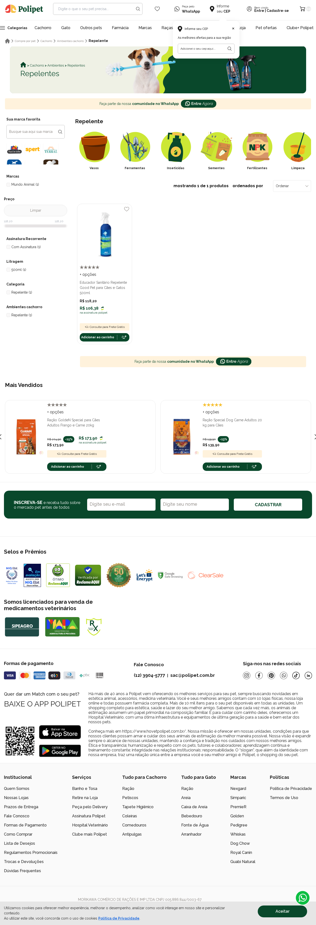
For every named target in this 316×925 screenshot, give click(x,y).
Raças (167, 27)
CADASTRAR (268, 504)
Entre (259, 11)
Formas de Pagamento (25, 825)
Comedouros (134, 825)
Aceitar (283, 911)
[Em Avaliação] (32, 575)
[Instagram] (246, 675)
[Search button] (138, 8)
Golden (237, 816)
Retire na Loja (85, 797)
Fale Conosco (16, 816)
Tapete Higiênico (138, 806)
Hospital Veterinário (90, 825)
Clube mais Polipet (89, 834)
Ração (128, 788)
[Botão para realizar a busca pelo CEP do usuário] (230, 49)
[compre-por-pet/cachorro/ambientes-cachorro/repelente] (158, 69)
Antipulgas (132, 834)
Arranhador (191, 834)
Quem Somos (16, 788)
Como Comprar (18, 834)
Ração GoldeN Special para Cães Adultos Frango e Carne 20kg (73, 422)
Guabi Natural (242, 861)
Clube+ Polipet (300, 27)
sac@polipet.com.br (192, 675)
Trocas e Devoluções (24, 861)
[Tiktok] (296, 675)
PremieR (238, 806)
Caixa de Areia (194, 806)
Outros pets (91, 27)
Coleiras (129, 816)
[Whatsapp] (283, 675)
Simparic (238, 797)
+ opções (88, 274)
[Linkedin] (308, 675)
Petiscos (130, 797)
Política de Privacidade (118, 918)
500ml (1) (18, 270)
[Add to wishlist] (126, 209)
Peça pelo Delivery (90, 806)
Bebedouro (191, 816)
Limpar (35, 210)
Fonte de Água (195, 825)
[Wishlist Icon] (157, 9)
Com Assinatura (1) (26, 247)
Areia (186, 797)
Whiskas (238, 834)
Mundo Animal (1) (25, 184)
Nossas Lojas (16, 797)
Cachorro (43, 27)
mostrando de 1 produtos (218, 185)
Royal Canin (241, 852)
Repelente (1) (21, 292)
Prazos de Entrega (21, 806)
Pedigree (238, 825)
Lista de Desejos (19, 843)
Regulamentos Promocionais (31, 852)
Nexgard (238, 788)
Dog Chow (240, 843)
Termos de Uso (284, 797)
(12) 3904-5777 (149, 675)
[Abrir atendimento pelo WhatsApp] (302, 897)
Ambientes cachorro (70, 41)
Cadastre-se (278, 11)
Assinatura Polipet (88, 816)
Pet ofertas (266, 27)
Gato (65, 27)
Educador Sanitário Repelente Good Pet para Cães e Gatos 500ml (103, 288)
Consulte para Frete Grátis (107, 327)
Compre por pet (25, 41)
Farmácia (120, 27)
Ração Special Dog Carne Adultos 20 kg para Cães (232, 422)
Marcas (145, 27)
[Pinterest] (271, 675)
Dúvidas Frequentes (22, 870)
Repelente (98, 41)
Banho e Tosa (84, 788)
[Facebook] (259, 675)
